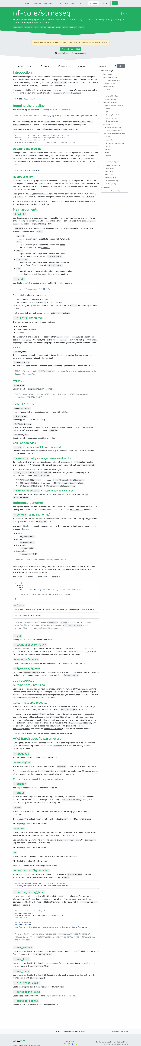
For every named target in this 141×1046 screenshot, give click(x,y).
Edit (126, 14)
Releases (102, 66)
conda (62, 245)
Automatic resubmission (113, 127)
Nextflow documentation (78, 569)
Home (27, 3)
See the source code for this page (71, 1032)
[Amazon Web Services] (69, 1044)
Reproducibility (110, 83)
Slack (71, 733)
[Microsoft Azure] (72, 1044)
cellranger (56, 469)
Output (64, 66)
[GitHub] (103, 3)
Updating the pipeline (112, 80)
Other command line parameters (114, 143)
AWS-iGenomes (76, 509)
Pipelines (37, 3)
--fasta (107, 108)
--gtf (106, 111)
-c (106, 159)
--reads (107, 93)
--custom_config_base (112, 165)
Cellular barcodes (111, 99)
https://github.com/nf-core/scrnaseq (72, 53)
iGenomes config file (66, 526)
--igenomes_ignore (111, 121)
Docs (59, 3)
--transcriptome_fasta (112, 115)
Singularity (64, 262)
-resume (108, 155)
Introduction (25, 66)
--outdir (107, 146)
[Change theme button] (107, 3)
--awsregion (109, 140)
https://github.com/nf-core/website (116, 1044)
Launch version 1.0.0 (72, 49)
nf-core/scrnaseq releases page (39, 194)
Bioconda (45, 248)
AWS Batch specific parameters (114, 133)
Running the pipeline (110, 77)
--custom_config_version (113, 162)
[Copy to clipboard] (96, 98)
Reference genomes (110, 102)
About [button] (82, 3)
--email (107, 149)
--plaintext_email (110, 177)
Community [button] (69, 3)
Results (83, 66)
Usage (46, 66)
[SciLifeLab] (76, 1044)
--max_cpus (109, 174)
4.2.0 (104, 42)
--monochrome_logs (111, 181)
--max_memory (110, 168)
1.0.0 (121, 66)
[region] (56, 116)
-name (107, 152)
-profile (107, 90)
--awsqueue (109, 137)
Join (114, 3)
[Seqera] (65, 1044)
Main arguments (108, 86)
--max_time (109, 171)
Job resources (108, 124)
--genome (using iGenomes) (114, 105)
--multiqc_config (110, 184)
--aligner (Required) (111, 96)
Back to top (106, 187)
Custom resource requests (114, 130)
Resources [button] (48, 3)
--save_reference (111, 118)
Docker (63, 253)
